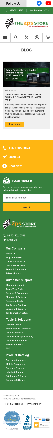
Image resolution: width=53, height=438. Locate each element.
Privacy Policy (13, 273)
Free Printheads (14, 344)
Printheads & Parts (16, 376)
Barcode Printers (15, 368)
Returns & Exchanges (17, 293)
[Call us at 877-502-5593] (5, 235)
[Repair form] (26, 37)
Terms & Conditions (16, 269)
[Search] (16, 37)
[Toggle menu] (5, 38)
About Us (10, 253)
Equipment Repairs (16, 309)
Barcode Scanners (15, 360)
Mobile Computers (15, 364)
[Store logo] (19, 225)
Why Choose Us (14, 257)
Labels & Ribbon (14, 372)
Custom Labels (13, 324)
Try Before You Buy (16, 305)
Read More (14, 124)
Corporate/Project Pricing (19, 336)
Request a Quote (14, 301)
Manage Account (15, 285)
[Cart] (48, 37)
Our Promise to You (39, 10)
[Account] (37, 37)
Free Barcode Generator (19, 328)
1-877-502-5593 (19, 148)
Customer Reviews (15, 265)
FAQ (8, 348)
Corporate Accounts (16, 340)
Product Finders (14, 332)
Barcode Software (15, 380)
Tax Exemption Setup (17, 312)
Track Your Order (15, 289)
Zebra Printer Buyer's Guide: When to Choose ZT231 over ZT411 (23, 97)
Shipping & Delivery (16, 297)
